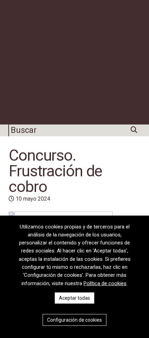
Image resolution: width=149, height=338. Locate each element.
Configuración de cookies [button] (74, 320)
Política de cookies (105, 283)
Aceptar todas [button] (74, 298)
